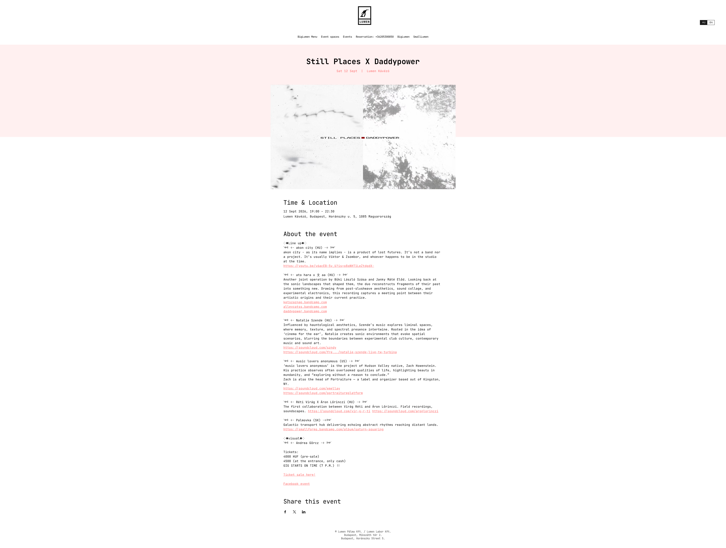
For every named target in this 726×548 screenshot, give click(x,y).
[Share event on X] (294, 511)
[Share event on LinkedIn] (304, 511)
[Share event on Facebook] (285, 511)
